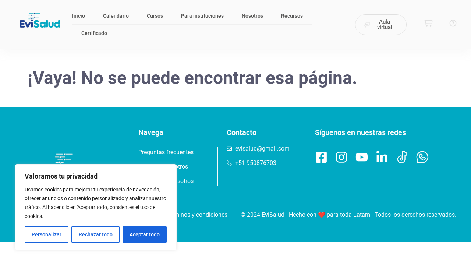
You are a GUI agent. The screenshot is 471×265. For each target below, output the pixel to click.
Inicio (78, 16)
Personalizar (46, 234)
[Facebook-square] (321, 157)
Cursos (155, 16)
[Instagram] (341, 157)
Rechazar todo (96, 234)
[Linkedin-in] (382, 157)
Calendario (116, 16)
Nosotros (252, 16)
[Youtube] (361, 157)
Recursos (292, 16)
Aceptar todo (145, 234)
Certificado (94, 33)
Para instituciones (202, 16)
